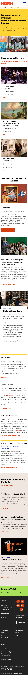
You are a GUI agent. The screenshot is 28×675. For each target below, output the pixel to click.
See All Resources (7, 485)
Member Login (18, 632)
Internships (17, 638)
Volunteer (4, 377)
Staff (2, 632)
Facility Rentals (18, 630)
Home (2, 7)
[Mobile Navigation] (24, 3)
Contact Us (4, 617)
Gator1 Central (11, 395)
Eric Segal (17, 430)
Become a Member (7, 408)
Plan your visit (5, 593)
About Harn (4, 630)
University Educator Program (11, 436)
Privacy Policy (18, 673)
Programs (7, 7)
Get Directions (5, 609)
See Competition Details (9, 467)
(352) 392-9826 (5, 613)
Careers (16, 635)
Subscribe (22, 622)
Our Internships (8, 230)
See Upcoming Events (9, 284)
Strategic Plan (5, 638)
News (2, 635)
